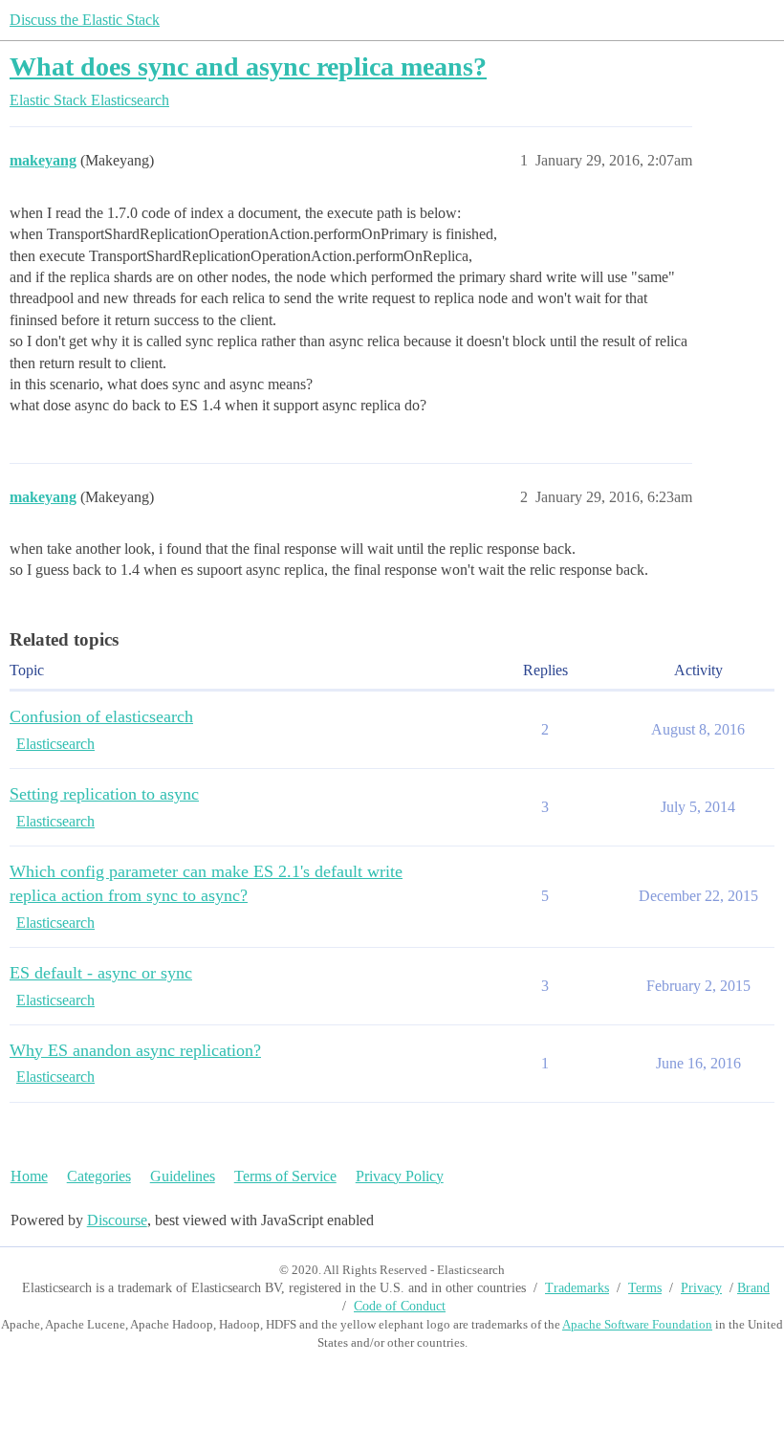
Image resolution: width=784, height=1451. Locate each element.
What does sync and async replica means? (248, 66)
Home (29, 1176)
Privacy (701, 1288)
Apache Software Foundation (637, 1324)
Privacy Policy (400, 1176)
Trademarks (577, 1288)
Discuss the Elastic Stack (85, 19)
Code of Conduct (400, 1306)
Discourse (117, 1220)
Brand (753, 1288)
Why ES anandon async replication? (135, 1050)
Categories (99, 1176)
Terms (645, 1288)
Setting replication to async (104, 793)
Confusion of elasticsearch (101, 716)
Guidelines (182, 1176)
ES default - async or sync (101, 972)
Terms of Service (285, 1176)
